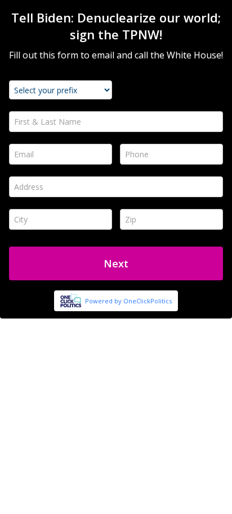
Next (116, 263)
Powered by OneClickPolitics (128, 301)
